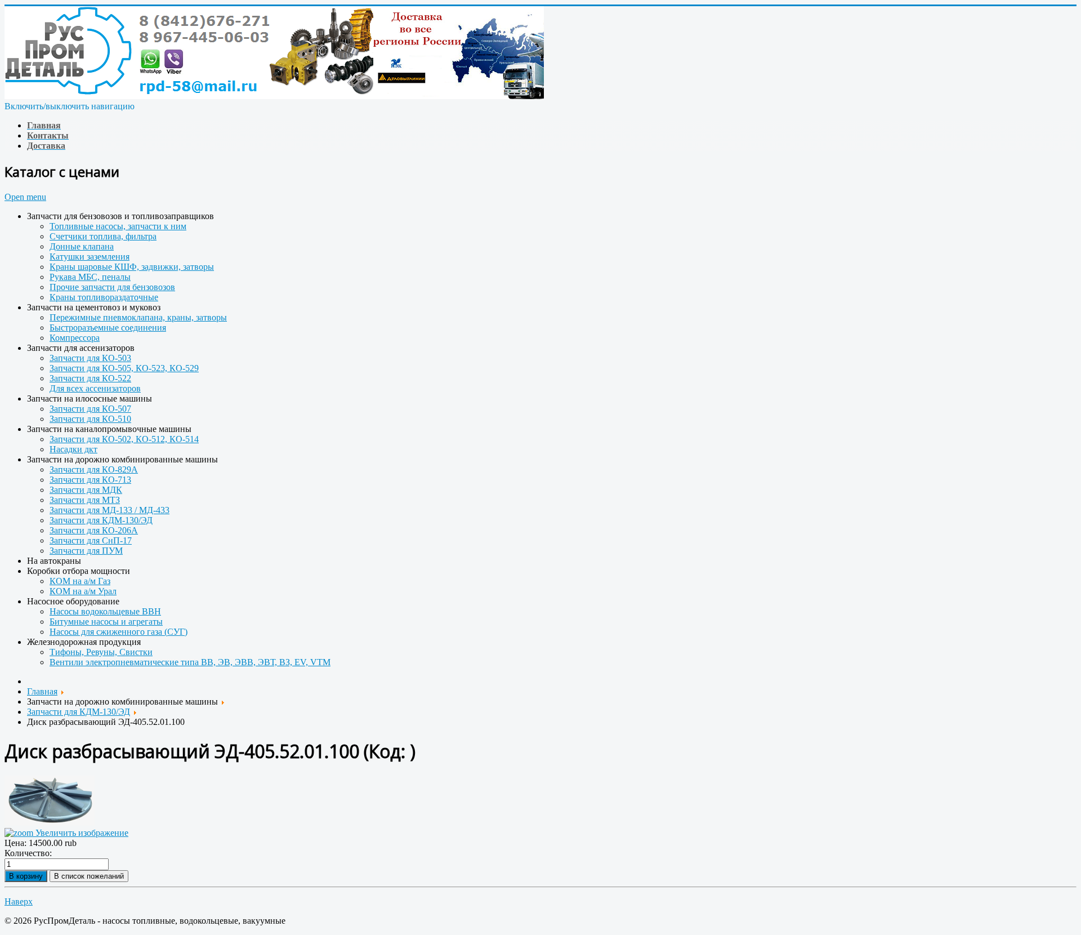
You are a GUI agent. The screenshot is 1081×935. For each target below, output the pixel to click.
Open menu (25, 197)
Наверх (19, 901)
